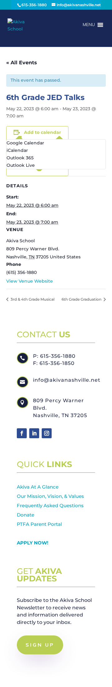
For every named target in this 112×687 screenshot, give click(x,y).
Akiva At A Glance (37, 487)
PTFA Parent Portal (39, 524)
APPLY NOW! (32, 543)
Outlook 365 (20, 158)
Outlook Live (21, 165)
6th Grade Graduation (82, 299)
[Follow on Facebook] (22, 433)
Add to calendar (42, 132)
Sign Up (40, 645)
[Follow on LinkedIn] (34, 433)
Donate (25, 515)
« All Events (21, 63)
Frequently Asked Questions (50, 505)
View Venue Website (29, 281)
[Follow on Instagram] (47, 433)
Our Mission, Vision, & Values (50, 496)
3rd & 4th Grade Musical (32, 299)
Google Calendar (25, 143)
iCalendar (17, 150)
